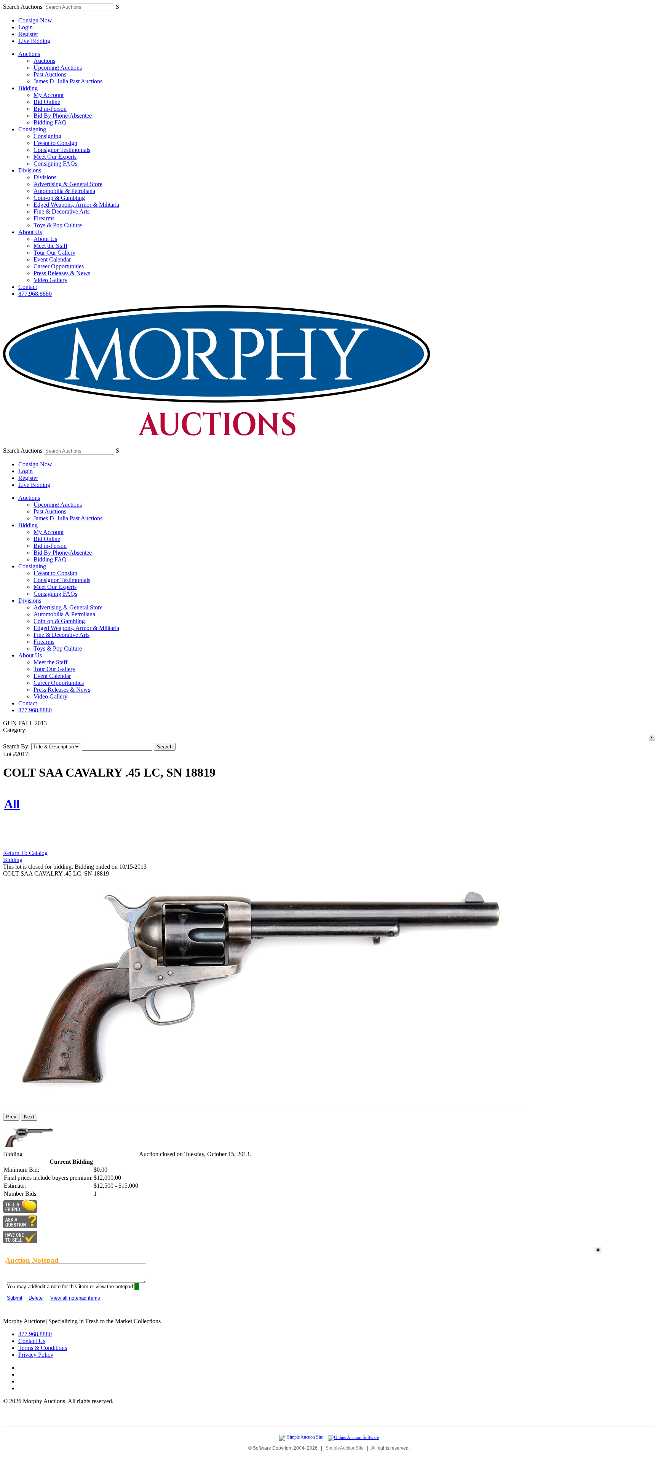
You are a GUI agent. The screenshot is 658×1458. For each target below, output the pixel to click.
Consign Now (35, 20)
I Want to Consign (55, 143)
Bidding (28, 88)
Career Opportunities (59, 266)
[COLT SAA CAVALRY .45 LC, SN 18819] (263, 1103)
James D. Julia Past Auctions (68, 81)
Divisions (29, 170)
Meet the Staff (50, 245)
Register (28, 34)
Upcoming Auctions (58, 67)
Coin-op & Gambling (59, 198)
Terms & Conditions (42, 1348)
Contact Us (31, 1341)
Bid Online (47, 102)
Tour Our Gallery (54, 252)
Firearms (44, 218)
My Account (49, 95)
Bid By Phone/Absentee (63, 115)
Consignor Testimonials (62, 150)
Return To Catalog (25, 853)
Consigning (32, 129)
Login (25, 27)
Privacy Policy (35, 1354)
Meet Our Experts (55, 156)
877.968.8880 (35, 293)
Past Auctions (50, 74)
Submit (14, 1298)
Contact (27, 287)
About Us (30, 232)
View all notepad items (75, 1298)
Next (29, 1117)
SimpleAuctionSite (345, 1448)
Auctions (29, 54)
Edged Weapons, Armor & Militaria (76, 204)
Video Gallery (50, 280)
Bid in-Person (50, 108)
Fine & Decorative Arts (61, 211)
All (12, 804)
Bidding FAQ (50, 122)
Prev (11, 1117)
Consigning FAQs (55, 163)
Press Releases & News (62, 273)
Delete (36, 1298)
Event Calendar (52, 259)
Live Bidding (34, 41)
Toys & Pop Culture (58, 225)
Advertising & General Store (68, 184)
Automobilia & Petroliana (64, 191)
